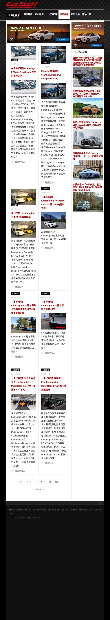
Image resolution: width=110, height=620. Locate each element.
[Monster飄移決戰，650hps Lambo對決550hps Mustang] (53, 54)
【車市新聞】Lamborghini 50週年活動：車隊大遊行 (52, 305)
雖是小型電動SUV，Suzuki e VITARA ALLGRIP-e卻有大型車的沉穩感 (87, 125)
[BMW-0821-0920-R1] (88, 34)
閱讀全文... (20, 161)
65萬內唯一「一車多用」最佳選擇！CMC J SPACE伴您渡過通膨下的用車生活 (87, 187)
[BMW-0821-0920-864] (38, 33)
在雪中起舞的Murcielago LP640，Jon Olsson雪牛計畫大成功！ (23, 72)
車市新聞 (39, 14)
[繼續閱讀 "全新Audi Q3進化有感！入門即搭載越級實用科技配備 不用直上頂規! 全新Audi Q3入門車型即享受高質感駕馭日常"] (88, 77)
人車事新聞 (45, 63)
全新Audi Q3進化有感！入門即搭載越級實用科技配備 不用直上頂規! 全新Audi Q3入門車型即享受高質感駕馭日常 (87, 61)
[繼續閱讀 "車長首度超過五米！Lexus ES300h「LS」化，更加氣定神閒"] (88, 170)
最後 (56, 482)
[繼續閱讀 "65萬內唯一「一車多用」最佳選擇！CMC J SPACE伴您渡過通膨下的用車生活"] (88, 201)
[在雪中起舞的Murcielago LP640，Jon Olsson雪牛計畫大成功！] (23, 53)
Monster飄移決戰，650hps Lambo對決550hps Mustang (51, 75)
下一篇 (48, 482)
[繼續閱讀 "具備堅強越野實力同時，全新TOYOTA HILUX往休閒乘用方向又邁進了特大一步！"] (88, 108)
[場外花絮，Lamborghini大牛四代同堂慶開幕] (23, 197)
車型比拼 (75, 14)
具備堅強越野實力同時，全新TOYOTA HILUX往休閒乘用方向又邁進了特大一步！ (87, 94)
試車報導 (53, 14)
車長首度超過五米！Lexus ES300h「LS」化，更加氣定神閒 (88, 156)
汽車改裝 (14, 60)
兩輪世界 (86, 14)
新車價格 (28, 14)
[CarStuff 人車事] (22, 1)
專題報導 (64, 14)
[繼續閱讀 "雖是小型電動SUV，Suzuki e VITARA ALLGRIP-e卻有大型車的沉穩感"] (88, 139)
